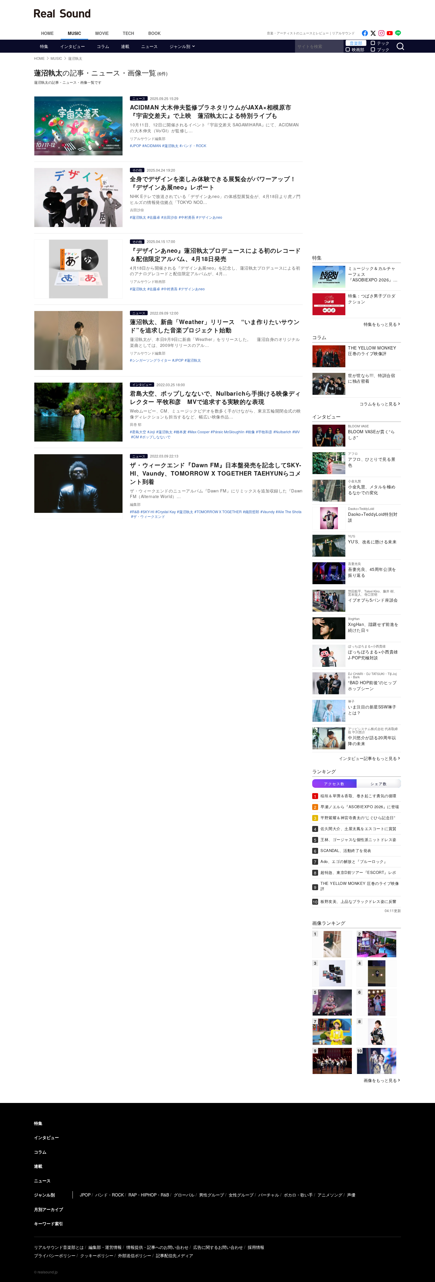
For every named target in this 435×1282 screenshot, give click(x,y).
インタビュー (72, 46)
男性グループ (211, 1195)
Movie (102, 33)
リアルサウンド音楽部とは (59, 1247)
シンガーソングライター (151, 360)
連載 (125, 46)
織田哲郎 (252, 511)
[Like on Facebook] (365, 33)
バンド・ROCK (194, 145)
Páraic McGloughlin (228, 431)
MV (297, 431)
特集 (44, 46)
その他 (137, 170)
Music (74, 33)
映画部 (358, 49)
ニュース (149, 46)
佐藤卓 (154, 217)
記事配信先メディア (174, 1255)
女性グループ (241, 1195)
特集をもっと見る (380, 324)
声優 (351, 1195)
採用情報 (256, 1247)
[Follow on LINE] (398, 33)
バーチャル (268, 1195)
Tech (128, 33)
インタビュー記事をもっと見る (368, 758)
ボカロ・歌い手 (298, 1195)
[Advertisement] (257, 13)
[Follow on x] (373, 33)
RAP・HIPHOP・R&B (148, 1195)
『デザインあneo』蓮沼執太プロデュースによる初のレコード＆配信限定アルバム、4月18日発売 (215, 254)
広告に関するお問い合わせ (218, 1247)
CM (136, 436)
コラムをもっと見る (378, 404)
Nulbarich (283, 431)
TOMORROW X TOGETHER (219, 511)
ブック (383, 49)
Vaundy (268, 511)
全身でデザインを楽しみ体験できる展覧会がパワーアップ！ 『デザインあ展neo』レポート (216, 182)
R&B (135, 511)
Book (154, 33)
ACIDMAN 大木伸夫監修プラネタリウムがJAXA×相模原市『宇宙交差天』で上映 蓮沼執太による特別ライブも (210, 111)
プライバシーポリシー (54, 1255)
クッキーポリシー (96, 1255)
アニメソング (330, 1195)
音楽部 (356, 43)
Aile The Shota (290, 511)
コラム (103, 46)
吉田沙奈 (170, 217)
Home (47, 33)
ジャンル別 (180, 46)
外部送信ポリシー (134, 1255)
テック (383, 43)
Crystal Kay (166, 511)
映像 (251, 431)
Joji (152, 431)
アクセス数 (334, 783)
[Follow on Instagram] (381, 33)
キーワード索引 (48, 1223)
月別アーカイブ (48, 1209)
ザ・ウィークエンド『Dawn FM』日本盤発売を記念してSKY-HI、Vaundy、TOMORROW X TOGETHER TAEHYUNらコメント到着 (216, 473)
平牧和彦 (265, 431)
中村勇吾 (188, 217)
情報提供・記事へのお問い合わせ (157, 1247)
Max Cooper (200, 431)
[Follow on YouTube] (390, 33)
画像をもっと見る (380, 1080)
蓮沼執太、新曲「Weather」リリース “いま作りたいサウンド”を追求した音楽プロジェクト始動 (215, 325)
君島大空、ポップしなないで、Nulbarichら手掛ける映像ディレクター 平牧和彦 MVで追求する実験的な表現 (215, 397)
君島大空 (139, 431)
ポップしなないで (156, 436)
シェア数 (378, 783)
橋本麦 (181, 431)
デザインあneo (210, 217)
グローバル (184, 1195)
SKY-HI (148, 511)
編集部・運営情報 (105, 1247)
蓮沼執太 (171, 145)
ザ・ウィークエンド (149, 516)
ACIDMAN (152, 145)
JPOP (136, 145)
